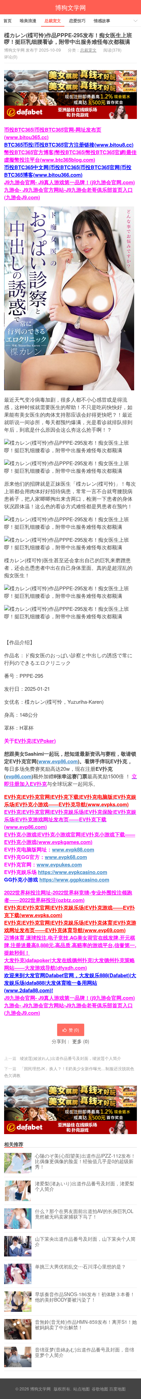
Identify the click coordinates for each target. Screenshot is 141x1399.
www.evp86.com (58, 761)
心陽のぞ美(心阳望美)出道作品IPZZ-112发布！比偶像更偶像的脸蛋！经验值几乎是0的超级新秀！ (85, 1161)
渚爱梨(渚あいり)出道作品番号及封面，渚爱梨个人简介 (84, 1186)
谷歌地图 (100, 1388)
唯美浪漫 (28, 20)
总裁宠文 (52, 20)
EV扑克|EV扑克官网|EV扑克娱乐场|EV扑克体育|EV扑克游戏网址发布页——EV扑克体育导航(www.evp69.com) (70, 926)
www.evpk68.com (66, 857)
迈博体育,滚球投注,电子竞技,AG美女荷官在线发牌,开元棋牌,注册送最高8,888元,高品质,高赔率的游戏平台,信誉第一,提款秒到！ (70, 945)
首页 (7, 20)
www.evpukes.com (59, 864)
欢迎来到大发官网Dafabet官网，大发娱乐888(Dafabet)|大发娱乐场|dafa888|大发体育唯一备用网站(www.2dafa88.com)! (70, 982)
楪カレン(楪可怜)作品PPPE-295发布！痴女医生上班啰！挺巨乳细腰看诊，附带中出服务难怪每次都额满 (68, 38)
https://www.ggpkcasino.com (74, 879)
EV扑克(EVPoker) (35, 740)
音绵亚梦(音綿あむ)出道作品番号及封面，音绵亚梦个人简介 (84, 1352)
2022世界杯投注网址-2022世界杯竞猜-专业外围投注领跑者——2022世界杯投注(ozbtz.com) (68, 896)
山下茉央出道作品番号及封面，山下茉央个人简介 (85, 1242)
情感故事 (102, 20)
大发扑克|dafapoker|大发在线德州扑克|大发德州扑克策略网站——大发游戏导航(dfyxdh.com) (69, 963)
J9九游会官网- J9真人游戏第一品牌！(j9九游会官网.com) (69, 182)
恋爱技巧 (77, 20)
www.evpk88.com (73, 849)
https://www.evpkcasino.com (72, 872)
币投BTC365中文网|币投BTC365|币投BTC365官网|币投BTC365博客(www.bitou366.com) (67, 170)
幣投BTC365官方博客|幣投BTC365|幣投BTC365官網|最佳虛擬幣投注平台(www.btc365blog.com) (70, 155)
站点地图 (81, 1388)
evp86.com (18, 776)
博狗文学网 (70, 7)
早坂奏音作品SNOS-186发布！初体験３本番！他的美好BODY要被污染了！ (85, 1297)
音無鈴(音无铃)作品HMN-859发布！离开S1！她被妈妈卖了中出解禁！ (86, 1325)
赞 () (74, 1030)
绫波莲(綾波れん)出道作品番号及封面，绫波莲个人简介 (70, 1058)
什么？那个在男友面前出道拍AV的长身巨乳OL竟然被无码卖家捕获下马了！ (84, 1214)
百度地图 (117, 1388)
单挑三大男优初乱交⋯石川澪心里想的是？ (80, 1267)
